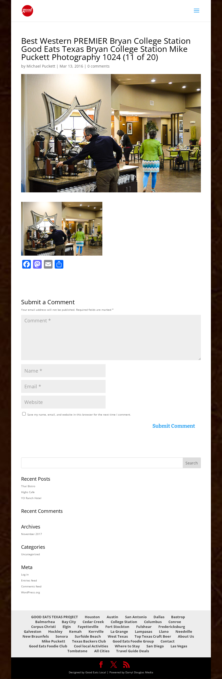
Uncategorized (30, 554)
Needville (183, 631)
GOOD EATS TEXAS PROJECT (54, 616)
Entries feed (29, 580)
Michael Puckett (41, 66)
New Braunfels (35, 636)
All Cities (101, 650)
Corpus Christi (43, 626)
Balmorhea (45, 621)
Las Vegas (179, 646)
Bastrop (178, 616)
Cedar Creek (93, 621)
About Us (186, 636)
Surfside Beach (88, 636)
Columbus (153, 621)
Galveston (32, 631)
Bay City (69, 621)
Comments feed (31, 586)
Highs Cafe (28, 492)
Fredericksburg (171, 626)
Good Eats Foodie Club (48, 646)
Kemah (75, 631)
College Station (124, 621)
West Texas (118, 636)
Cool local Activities (91, 646)
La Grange (119, 631)
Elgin (67, 626)
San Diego (155, 646)
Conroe (174, 621)
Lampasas (143, 631)
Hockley (55, 631)
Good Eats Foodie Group (133, 641)
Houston (92, 616)
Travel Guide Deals (132, 650)
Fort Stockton (117, 626)
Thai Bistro (28, 486)
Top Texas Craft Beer (153, 636)
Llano (164, 631)
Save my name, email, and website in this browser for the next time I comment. (79, 414)
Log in (25, 574)
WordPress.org (30, 592)
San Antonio (136, 616)
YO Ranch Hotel (31, 498)
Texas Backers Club (89, 641)
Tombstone (77, 650)
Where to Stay (127, 646)
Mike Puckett (53, 641)
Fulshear (144, 626)
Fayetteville (88, 626)
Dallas (159, 616)
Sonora (62, 636)
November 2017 (31, 534)
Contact (168, 641)
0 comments (98, 66)
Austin (112, 616)
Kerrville (96, 631)
